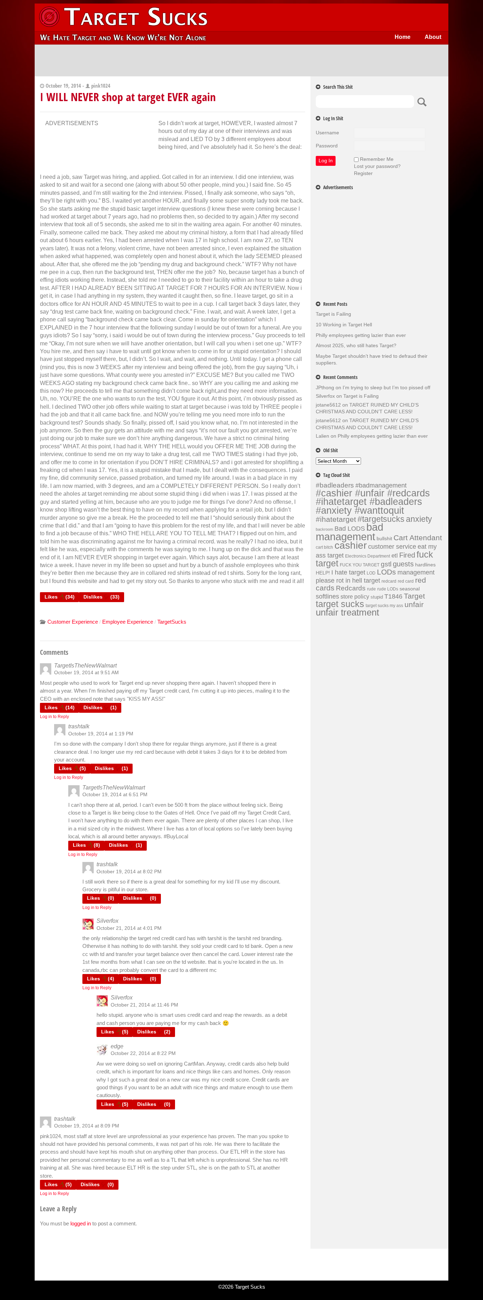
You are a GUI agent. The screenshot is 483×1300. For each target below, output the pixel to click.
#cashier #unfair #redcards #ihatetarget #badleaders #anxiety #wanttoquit (373, 502)
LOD (371, 573)
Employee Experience (127, 622)
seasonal (410, 588)
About (433, 37)
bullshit (384, 538)
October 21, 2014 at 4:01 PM (129, 928)
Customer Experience (72, 622)
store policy (355, 596)
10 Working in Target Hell (344, 324)
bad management (349, 531)
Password (327, 145)
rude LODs (387, 589)
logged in (80, 1223)
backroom (324, 529)
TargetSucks (171, 622)
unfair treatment (347, 612)
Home (403, 37)
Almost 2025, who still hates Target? (356, 345)
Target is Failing (333, 314)
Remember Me (377, 159)
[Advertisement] (241, 60)
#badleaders (335, 485)
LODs (386, 572)
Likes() (60, 597)
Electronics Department (367, 556)
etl (394, 555)
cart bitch (324, 547)
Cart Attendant (418, 538)
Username (327, 132)
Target (414, 596)
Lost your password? (377, 166)
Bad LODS (349, 528)
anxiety (419, 519)
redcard (389, 581)
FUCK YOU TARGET (359, 564)
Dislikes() (101, 597)
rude (371, 589)
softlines (327, 596)
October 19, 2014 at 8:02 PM (129, 871)
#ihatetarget (336, 519)
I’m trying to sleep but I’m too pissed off (386, 387)
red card (406, 581)
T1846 (393, 596)
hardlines (425, 564)
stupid (377, 597)
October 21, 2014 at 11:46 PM (144, 1005)
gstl (386, 564)
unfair (414, 604)
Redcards (351, 588)
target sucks (340, 604)
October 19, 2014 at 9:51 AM (86, 672)
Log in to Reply (54, 716)
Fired (407, 555)
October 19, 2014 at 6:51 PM (114, 794)
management (416, 572)
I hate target (348, 572)
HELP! (323, 573)
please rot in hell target (348, 580)
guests (403, 564)
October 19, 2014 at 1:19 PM (100, 733)
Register (363, 173)
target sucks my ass (384, 605)
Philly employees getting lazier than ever (361, 335)
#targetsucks (381, 519)
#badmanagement (381, 485)
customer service (392, 546)
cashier (350, 545)
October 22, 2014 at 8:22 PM (143, 1053)
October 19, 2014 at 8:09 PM (86, 1126)
